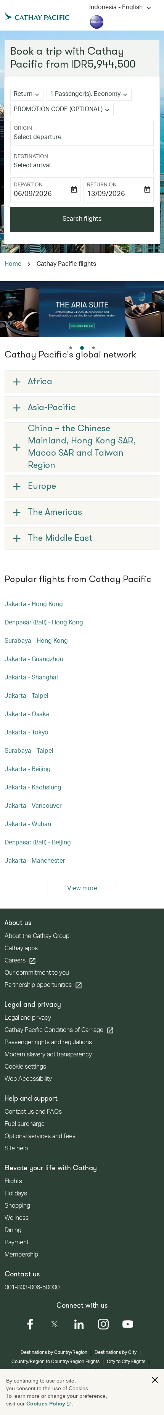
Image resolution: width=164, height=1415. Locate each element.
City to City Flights (126, 1362)
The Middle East (60, 538)
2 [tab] (82, 348)
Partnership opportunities (43, 985)
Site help (16, 1149)
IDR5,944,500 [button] (103, 65)
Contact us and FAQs (33, 1112)
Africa (40, 381)
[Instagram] (103, 1324)
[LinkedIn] (79, 1324)
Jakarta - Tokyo (26, 733)
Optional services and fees (40, 1137)
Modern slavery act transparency (48, 1055)
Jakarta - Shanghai (31, 678)
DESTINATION (31, 157)
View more (82, 889)
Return (23, 95)
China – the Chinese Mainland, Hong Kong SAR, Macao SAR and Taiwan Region (82, 447)
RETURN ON (102, 185)
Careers (20, 961)
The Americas (55, 512)
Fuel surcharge (25, 1125)
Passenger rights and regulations (48, 1043)
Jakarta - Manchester (35, 862)
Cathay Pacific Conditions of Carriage (59, 1030)
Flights (13, 1182)
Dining (13, 1231)
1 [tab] (70, 348)
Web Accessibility (28, 1080)
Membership (21, 1255)
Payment (17, 1243)
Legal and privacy (28, 1019)
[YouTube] (128, 1324)
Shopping (17, 1206)
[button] (89, 95)
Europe (42, 486)
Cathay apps (21, 949)
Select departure (37, 138)
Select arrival (32, 166)
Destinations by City (116, 1352)
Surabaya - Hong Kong (36, 642)
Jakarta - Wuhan (28, 825)
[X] (54, 1324)
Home (13, 265)
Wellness (17, 1219)
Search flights (82, 220)
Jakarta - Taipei (26, 697)
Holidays (16, 1194)
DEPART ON (28, 185)
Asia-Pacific (52, 407)
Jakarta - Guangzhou (34, 660)
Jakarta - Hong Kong (34, 605)
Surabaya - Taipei (29, 752)
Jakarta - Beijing (28, 770)
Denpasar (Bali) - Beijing (38, 843)
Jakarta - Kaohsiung (33, 788)
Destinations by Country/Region (54, 1352)
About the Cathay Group (37, 937)
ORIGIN (23, 128)
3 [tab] (93, 348)
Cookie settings (25, 1067)
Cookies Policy (45, 1403)
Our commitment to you (37, 973)
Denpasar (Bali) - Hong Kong (44, 623)
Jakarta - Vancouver (33, 807)
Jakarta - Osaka (27, 715)
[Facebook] (30, 1324)
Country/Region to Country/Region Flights (55, 1362)
